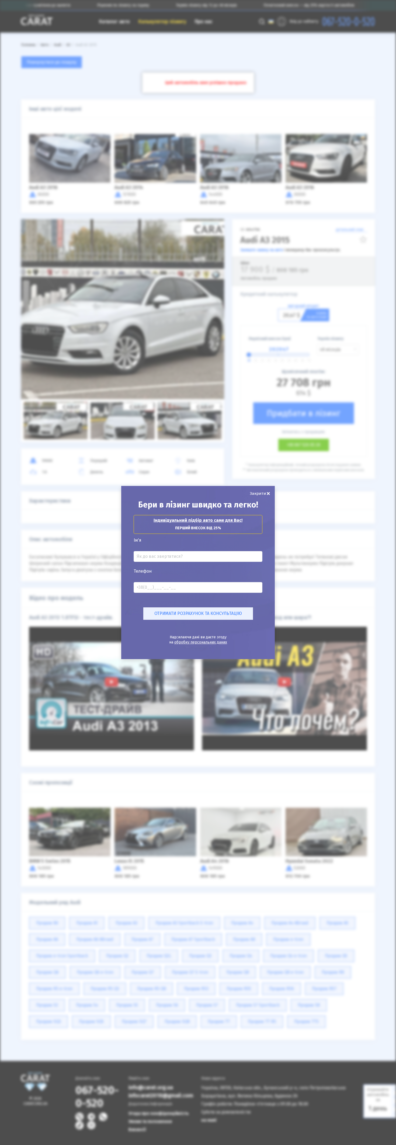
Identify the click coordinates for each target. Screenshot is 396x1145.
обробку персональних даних (200, 642)
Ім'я (137, 540)
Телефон (143, 571)
